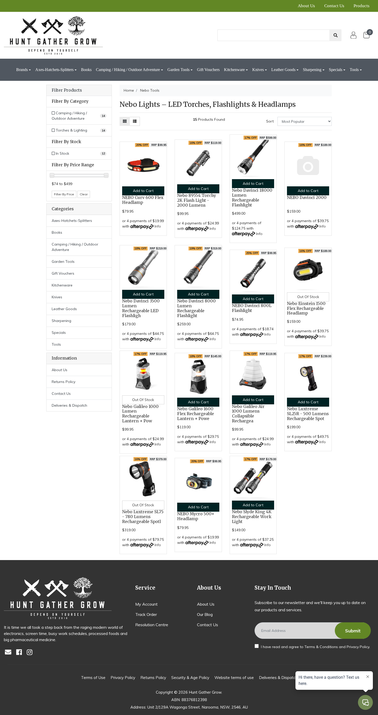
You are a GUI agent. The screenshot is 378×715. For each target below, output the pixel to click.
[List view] (135, 121)
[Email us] (9, 652)
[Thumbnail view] (125, 121)
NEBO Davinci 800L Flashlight (252, 308)
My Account (146, 604)
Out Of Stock (308, 296)
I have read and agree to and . (315, 646)
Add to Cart (143, 190)
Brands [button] (22, 69)
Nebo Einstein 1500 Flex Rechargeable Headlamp (306, 308)
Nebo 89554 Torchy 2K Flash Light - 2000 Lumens (196, 200)
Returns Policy (63, 381)
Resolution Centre (151, 624)
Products (362, 5)
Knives (258, 69)
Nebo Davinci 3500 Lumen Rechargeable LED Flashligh (141, 308)
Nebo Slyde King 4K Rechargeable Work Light (252, 516)
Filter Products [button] (67, 90)
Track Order (146, 614)
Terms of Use (93, 677)
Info (158, 226)
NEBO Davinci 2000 (307, 197)
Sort (270, 121)
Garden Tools (178, 69)
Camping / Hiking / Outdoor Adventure (128, 69)
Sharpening (312, 69)
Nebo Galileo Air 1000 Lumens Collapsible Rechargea (248, 414)
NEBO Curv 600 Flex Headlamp (142, 200)
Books (86, 69)
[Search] (335, 35)
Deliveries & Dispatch (69, 405)
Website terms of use (234, 677)
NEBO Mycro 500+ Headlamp (195, 516)
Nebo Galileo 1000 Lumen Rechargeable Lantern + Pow (140, 414)
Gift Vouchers (208, 69)
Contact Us (334, 5)
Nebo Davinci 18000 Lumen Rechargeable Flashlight (252, 197)
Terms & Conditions (321, 646)
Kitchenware (234, 69)
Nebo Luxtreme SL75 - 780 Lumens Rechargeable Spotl (143, 516)
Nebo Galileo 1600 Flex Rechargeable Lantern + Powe (195, 413)
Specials (335, 69)
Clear (84, 194)
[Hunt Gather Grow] (53, 35)
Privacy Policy (358, 646)
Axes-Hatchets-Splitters (54, 69)
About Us (306, 5)
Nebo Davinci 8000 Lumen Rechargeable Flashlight (196, 308)
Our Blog (205, 614)
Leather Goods (283, 69)
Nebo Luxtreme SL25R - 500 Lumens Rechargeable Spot (308, 413)
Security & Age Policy (190, 677)
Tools (354, 69)
